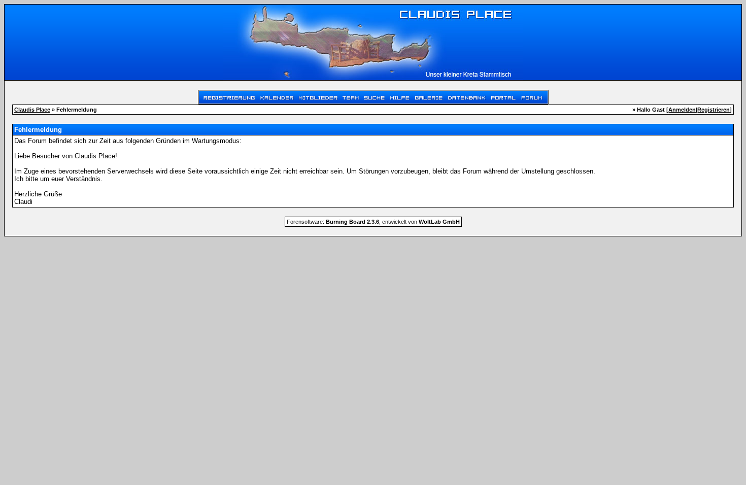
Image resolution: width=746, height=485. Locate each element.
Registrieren (713, 110)
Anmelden (682, 110)
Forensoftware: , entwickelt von (373, 222)
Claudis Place (32, 110)
